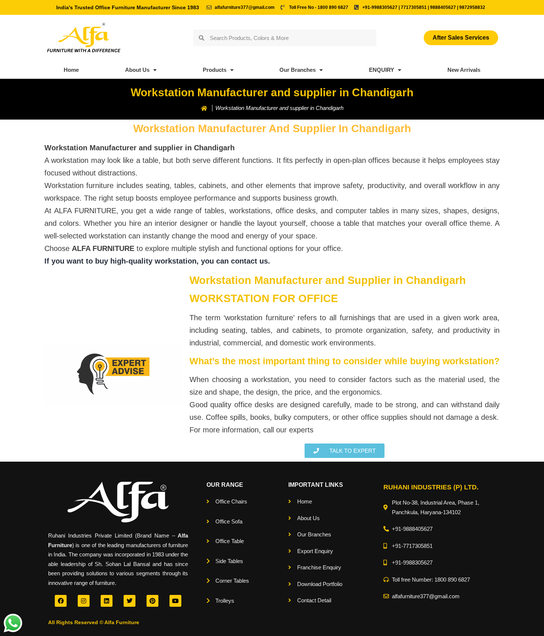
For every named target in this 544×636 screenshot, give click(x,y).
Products (214, 70)
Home (71, 70)
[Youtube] (175, 601)
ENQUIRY (381, 70)
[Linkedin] (107, 601)
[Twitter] (129, 601)
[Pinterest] (152, 601)
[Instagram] (84, 601)
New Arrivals (463, 70)
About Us (137, 70)
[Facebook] (61, 601)
